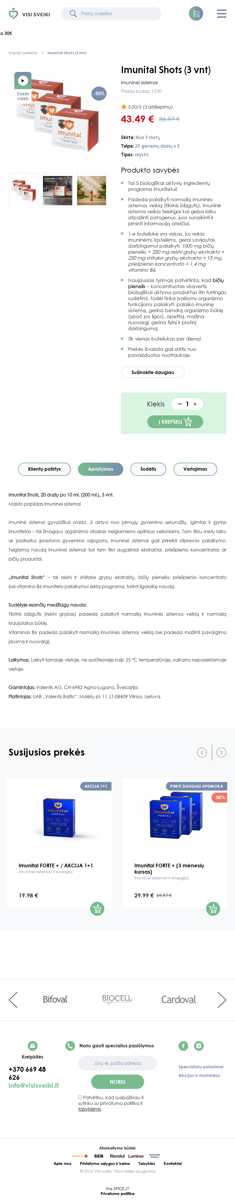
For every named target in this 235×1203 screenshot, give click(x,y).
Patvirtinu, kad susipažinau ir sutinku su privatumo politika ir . (111, 1103)
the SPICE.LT (117, 1188)
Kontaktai (173, 1163)
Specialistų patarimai (201, 1066)
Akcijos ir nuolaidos (199, 1075)
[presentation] (202, 753)
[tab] (44, 469)
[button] (196, 13)
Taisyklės (146, 1163)
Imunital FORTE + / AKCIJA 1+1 (56, 868)
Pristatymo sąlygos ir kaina (105, 1163)
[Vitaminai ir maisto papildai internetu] (29, 13)
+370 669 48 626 (27, 1073)
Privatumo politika (117, 1193)
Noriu (118, 1082)
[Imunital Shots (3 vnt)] (58, 115)
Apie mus (62, 1163)
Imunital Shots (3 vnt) (67, 52)
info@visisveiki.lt (34, 1085)
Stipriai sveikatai (23, 52)
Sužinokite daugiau (153, 372)
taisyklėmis (89, 1109)
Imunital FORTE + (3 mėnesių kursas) (169, 871)
